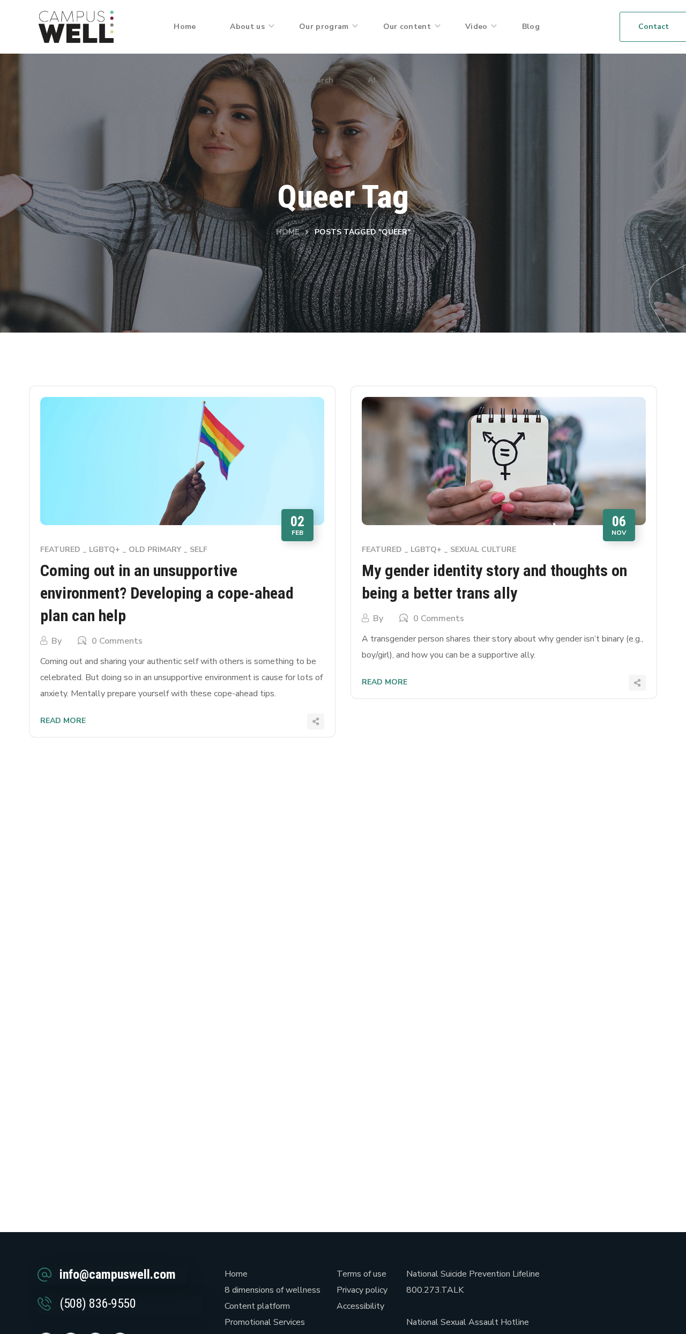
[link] (76, 26)
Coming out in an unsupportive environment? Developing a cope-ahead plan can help (167, 593)
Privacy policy (362, 1290)
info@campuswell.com (117, 1274)
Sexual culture (483, 549)
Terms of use (361, 1274)
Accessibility (360, 1306)
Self (198, 549)
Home (287, 232)
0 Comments (117, 641)
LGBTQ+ (104, 549)
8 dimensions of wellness (272, 1290)
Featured (60, 549)
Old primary (155, 549)
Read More (63, 721)
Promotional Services (265, 1322)
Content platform (257, 1306)
